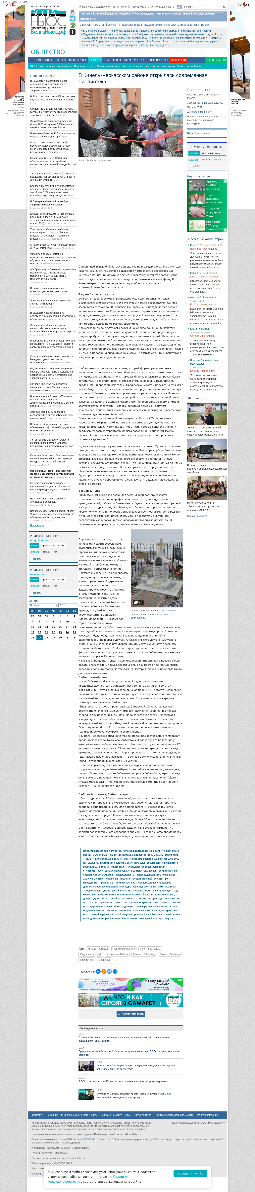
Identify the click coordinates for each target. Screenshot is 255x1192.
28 (46, 637)
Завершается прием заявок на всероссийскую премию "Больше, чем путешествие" (51, 415)
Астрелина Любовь (117, 954)
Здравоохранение (64, 66)
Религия (189, 66)
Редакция (52, 1114)
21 (46, 632)
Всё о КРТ (113, 24)
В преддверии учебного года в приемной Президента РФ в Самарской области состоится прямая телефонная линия (53, 343)
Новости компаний (207, 1114)
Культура (139, 59)
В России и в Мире (158, 59)
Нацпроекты (88, 18)
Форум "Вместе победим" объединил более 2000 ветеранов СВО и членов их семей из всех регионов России (53, 124)
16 (60, 627)
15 (53, 627)
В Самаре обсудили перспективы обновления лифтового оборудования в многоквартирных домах (53, 427)
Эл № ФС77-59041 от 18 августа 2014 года (97, 1139)
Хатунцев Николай (90, 954)
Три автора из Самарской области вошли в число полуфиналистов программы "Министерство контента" (51, 443)
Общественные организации (135, 66)
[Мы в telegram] (73, 18)
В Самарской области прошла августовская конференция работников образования (52, 316)
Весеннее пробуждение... (204, 248)
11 (74, 621)
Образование (80, 66)
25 (74, 632)
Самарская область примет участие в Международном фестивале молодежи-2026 (51, 359)
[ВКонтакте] (98, 971)
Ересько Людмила (170, 954)
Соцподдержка (168, 66)
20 (39, 632)
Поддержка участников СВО (160, 24)
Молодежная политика (108, 66)
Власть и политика (47, 59)
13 (39, 627)
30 (39, 616)
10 (67, 621)
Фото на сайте (198, 398)
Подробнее (140, 1129)
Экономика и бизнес (74, 59)
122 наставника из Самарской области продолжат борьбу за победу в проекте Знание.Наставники (52, 176)
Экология (154, 66)
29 (32, 616)
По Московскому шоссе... (204, 304)
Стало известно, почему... (204, 276)
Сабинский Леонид (144, 954)
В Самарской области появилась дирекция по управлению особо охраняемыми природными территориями (147, 30)
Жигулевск (163, 13)
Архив (123, 6)
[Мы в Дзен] (73, 32)
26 (32, 637)
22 (53, 632)
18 (74, 627)
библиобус (104, 959)
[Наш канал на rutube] (73, 25)
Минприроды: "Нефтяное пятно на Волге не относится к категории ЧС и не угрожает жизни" (52, 474)
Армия (180, 66)
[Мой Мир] (115, 971)
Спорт (127, 59)
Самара (99, 13)
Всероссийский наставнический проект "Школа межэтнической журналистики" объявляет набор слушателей (52, 514)
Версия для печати (201, 112)
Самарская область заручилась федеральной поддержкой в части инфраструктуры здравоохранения (50, 486)
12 (32, 627)
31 (46, 616)
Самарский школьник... (203, 336)
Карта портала (142, 1114)
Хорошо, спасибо (190, 1173)
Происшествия (112, 59)
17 (67, 627)
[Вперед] (225, 230)
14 (46, 627)
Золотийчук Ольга (150, 948)
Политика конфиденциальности (174, 1114)
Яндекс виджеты (140, 6)
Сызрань (125, 13)
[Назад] (225, 181)
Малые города (181, 13)
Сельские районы (203, 13)
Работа (197, 66)
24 (67, 632)
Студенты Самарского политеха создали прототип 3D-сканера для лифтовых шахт (50, 387)
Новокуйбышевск (143, 13)
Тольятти (112, 13)
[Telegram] (109, 971)
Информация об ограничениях (79, 1114)
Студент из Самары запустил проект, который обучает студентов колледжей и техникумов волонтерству (147, 34)
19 (32, 632)
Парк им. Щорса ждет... (203, 371)
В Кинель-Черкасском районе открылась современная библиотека (153, 614)
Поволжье (86, 13)
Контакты (37, 1114)
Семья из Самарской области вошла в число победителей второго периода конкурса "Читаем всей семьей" (52, 458)
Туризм (92, 66)
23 (60, 632)
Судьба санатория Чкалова (193, 24)
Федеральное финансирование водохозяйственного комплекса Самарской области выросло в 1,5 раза (52, 328)
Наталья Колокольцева (210, 102)
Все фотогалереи (197, 515)
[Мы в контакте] (73, 12)
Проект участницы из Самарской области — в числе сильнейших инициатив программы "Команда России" (53, 161)
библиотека (86, 959)
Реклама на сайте (164, 6)
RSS (113, 6)
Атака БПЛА (98, 24)
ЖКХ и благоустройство (42, 66)
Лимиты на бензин (131, 24)
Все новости (37, 525)
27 (39, 637)
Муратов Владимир (124, 948)
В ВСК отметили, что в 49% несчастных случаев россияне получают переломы (123, 1081)
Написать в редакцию (94, 6)
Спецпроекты (179, 59)
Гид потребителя (216, 59)
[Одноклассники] (103, 971)
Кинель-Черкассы (98, 948)
